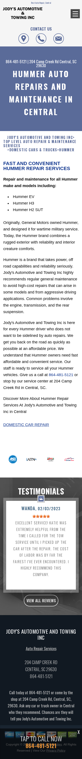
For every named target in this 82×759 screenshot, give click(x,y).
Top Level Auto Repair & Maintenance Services (40, 144)
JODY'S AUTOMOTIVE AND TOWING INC (40, 137)
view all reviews (41, 600)
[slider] (41, 516)
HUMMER (67, 150)
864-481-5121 (16, 61)
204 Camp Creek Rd (44, 61)
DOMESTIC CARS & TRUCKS (33, 150)
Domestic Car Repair (26, 425)
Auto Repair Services (41, 648)
